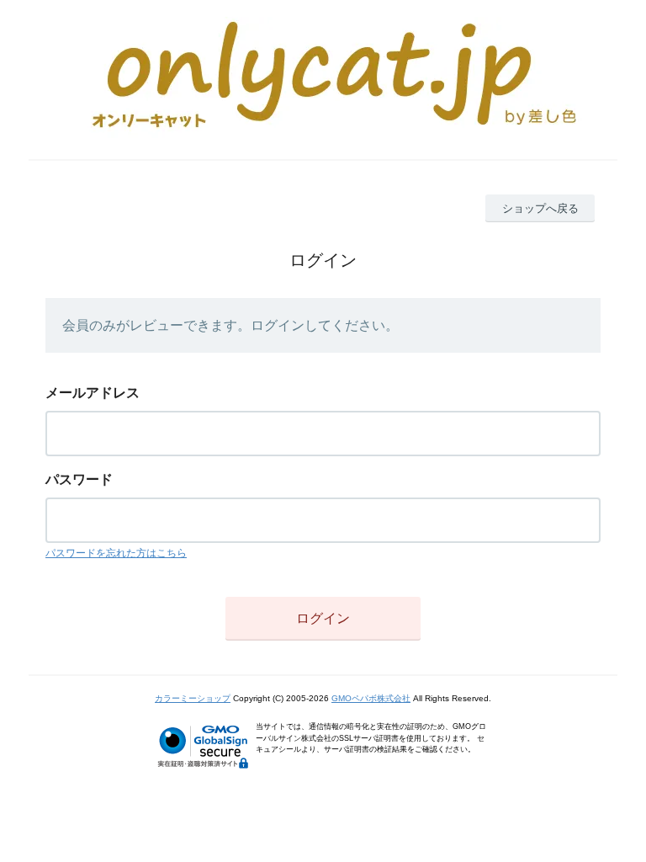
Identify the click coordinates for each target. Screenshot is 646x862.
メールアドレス (92, 393)
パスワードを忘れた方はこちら (116, 553)
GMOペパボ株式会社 (370, 698)
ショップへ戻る (540, 208)
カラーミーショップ (192, 698)
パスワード (79, 479)
